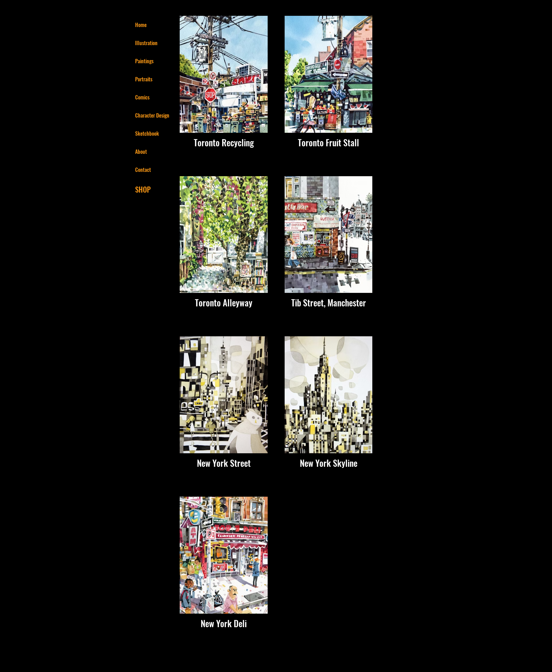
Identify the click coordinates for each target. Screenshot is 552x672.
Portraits (143, 79)
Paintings (144, 61)
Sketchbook (147, 133)
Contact (143, 169)
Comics (142, 97)
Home (141, 24)
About (141, 151)
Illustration (146, 43)
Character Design (152, 115)
